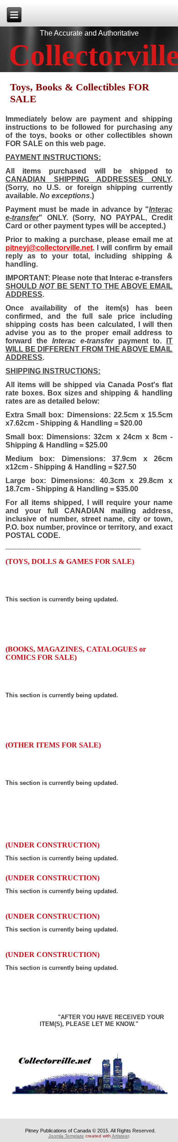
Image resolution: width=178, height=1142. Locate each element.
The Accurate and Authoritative (89, 33)
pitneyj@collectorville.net (49, 248)
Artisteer (120, 1135)
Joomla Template (66, 1135)
